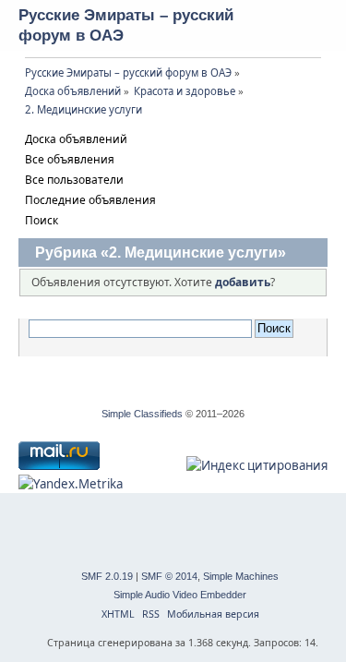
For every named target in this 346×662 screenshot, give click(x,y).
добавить (242, 282)
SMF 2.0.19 (107, 576)
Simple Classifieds (142, 413)
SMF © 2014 (169, 576)
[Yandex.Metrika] (70, 484)
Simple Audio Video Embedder (179, 594)
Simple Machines (241, 576)
